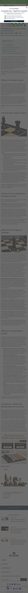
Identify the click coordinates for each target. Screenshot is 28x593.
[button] (26, 7)
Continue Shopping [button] (14, 21)
